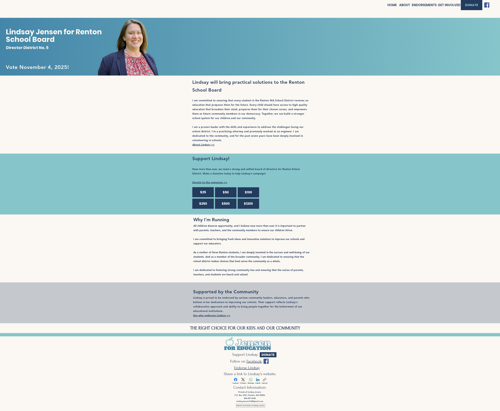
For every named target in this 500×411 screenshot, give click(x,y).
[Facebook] (486, 5)
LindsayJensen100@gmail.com (249, 401)
